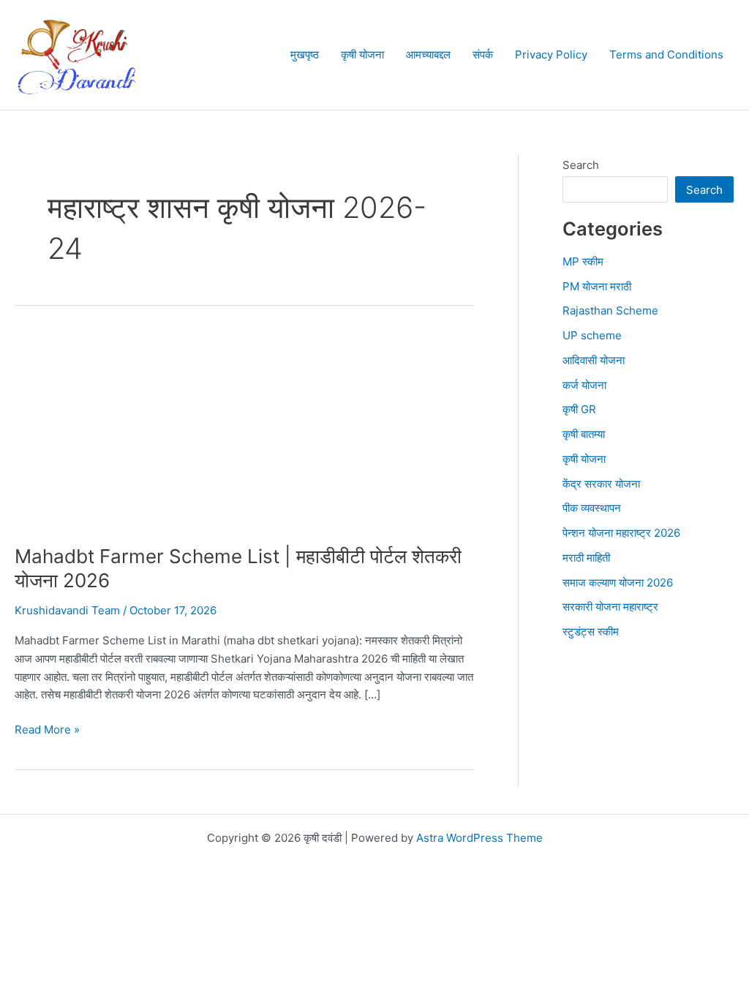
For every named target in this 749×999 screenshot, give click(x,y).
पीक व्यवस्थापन (591, 508)
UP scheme (592, 335)
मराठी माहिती (586, 558)
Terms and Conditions (666, 54)
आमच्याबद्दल (428, 54)
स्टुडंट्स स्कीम (590, 631)
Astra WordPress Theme (479, 838)
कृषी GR (579, 409)
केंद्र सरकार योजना (601, 484)
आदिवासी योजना (593, 360)
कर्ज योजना (584, 385)
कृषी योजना (362, 54)
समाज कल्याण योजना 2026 (617, 582)
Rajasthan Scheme (610, 310)
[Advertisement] (244, 435)
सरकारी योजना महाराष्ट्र (610, 607)
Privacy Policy (551, 54)
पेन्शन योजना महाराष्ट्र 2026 (621, 533)
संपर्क (483, 54)
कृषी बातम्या (583, 434)
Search (580, 165)
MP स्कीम (582, 261)
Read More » (47, 730)
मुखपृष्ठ (304, 54)
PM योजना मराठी (596, 286)
